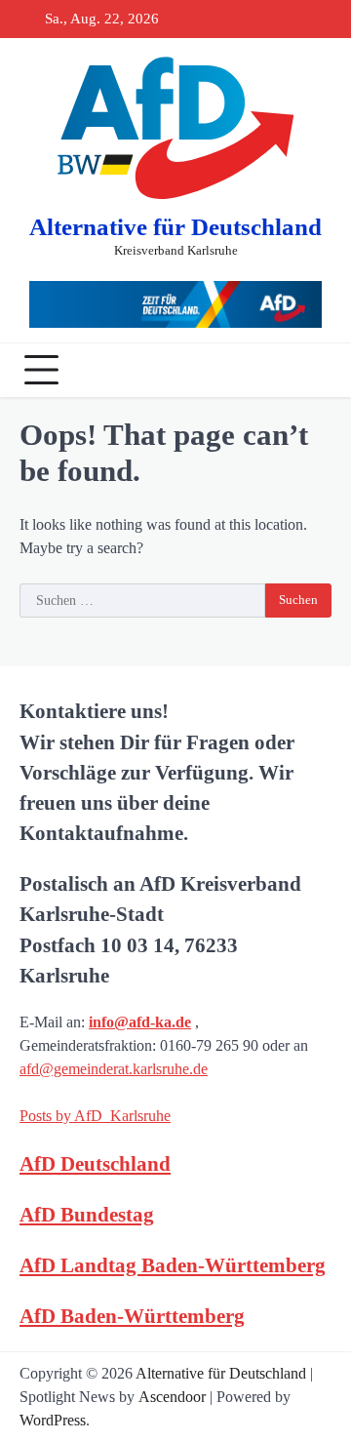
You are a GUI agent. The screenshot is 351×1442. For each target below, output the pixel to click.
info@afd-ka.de (140, 1022)
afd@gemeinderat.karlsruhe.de (114, 1069)
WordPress (53, 1420)
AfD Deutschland (95, 1163)
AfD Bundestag (87, 1214)
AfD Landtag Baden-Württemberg (173, 1265)
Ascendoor (172, 1396)
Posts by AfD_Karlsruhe (95, 1115)
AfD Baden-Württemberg (132, 1315)
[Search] (312, 369)
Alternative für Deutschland (175, 227)
